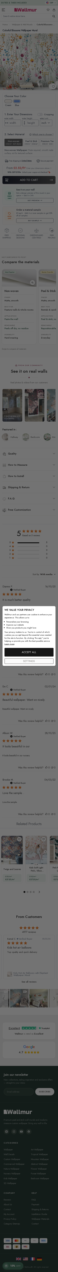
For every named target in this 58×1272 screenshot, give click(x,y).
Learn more (9, 643)
